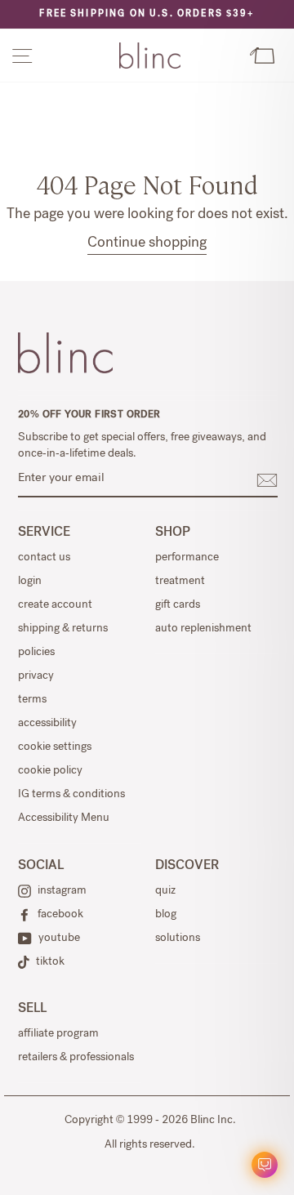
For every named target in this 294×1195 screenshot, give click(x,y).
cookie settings (54, 747)
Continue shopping (147, 243)
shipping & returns (63, 629)
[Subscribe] (267, 480)
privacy (36, 676)
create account (55, 605)
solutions (177, 938)
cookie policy (50, 771)
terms (32, 700)
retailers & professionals (76, 1057)
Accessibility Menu (63, 818)
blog (165, 915)
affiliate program (58, 1034)
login (30, 581)
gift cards (177, 605)
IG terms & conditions (71, 794)
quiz (165, 891)
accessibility (47, 723)
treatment (180, 581)
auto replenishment (203, 629)
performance (187, 558)
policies (36, 652)
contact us (44, 558)
